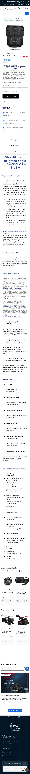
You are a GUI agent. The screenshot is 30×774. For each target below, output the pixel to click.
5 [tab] (17, 50)
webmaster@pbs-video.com (10, 741)
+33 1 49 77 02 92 (7, 743)
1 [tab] (11, 50)
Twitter (8, 108)
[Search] (27, 13)
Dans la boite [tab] (15, 145)
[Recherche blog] (27, 669)
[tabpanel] (15, 36)
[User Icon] (16, 8)
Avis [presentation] (15, 151)
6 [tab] (19, 50)
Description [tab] (15, 140)
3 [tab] (14, 50)
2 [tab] (12, 50)
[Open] (2, 8)
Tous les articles (14, 710)
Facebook (4, 108)
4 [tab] (16, 50)
